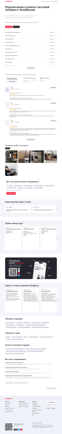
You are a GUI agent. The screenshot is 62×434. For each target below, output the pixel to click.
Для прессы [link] (34, 408)
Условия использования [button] (9, 408)
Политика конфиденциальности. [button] (42, 427)
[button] (53, 87)
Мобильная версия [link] (8, 411)
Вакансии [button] (34, 411)
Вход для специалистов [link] (23, 404)
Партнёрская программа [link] (37, 409)
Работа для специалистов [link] (23, 406)
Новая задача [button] (7, 403)
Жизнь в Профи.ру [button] (35, 413)
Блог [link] (33, 414)
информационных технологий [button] (37, 425)
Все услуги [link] (7, 404)
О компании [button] (34, 403)
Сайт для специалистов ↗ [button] (24, 403)
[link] (9, 27)
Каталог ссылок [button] (8, 409)
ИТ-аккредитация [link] (35, 404)
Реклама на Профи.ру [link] (36, 406)
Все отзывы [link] (7, 406)
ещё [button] (37, 301)
